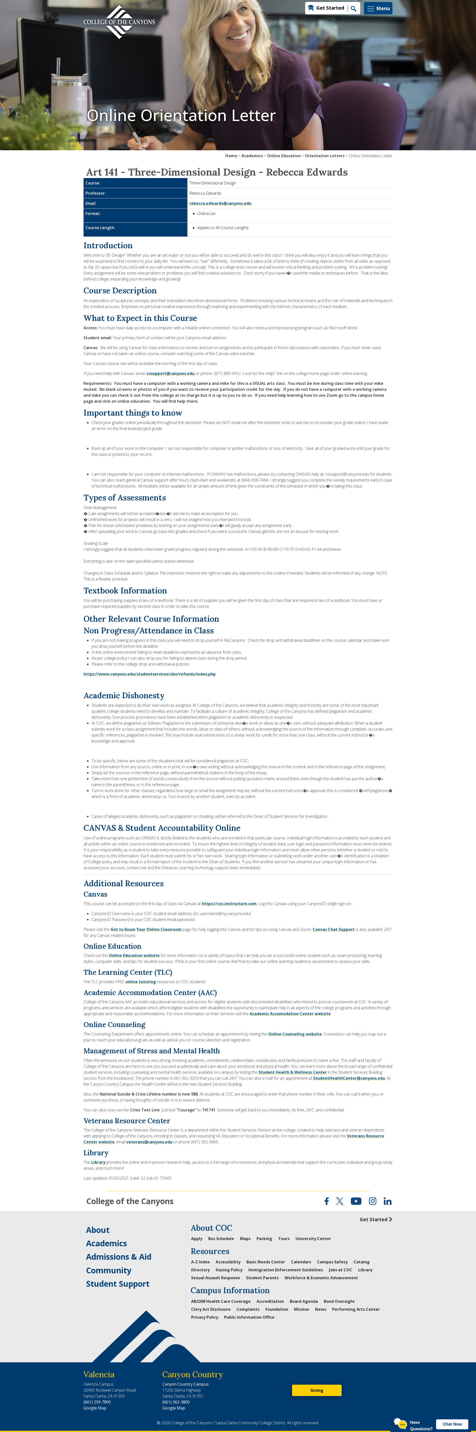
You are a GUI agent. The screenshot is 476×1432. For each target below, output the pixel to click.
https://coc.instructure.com (229, 903)
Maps (245, 1238)
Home (231, 155)
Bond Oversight (339, 1301)
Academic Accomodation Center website (290, 1013)
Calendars (301, 1262)
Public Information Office (249, 1317)
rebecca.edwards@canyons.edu (220, 203)
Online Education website (134, 955)
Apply (196, 1238)
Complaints (248, 1309)
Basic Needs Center (265, 1262)
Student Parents (262, 1277)
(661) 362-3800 (176, 1402)
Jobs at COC (340, 1270)
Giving (316, 1390)
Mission (301, 1309)
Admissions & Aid (118, 1256)
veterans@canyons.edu (149, 1142)
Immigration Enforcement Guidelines (285, 1270)
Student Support (117, 1283)
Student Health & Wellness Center (293, 1072)
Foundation (277, 1309)
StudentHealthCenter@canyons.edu (349, 1078)
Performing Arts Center (356, 1309)
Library (98, 1162)
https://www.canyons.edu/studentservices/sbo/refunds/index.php (150, 674)
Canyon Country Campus (185, 1384)
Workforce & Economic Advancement (321, 1277)
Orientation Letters (325, 155)
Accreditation (270, 1301)
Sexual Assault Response (215, 1277)
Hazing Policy (229, 1270)
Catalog (362, 1262)
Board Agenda (304, 1301)
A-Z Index (200, 1262)
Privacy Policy (204, 1317)
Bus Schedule (221, 1238)
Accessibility (228, 1262)
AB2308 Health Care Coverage (221, 1301)
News (320, 1309)
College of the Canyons (130, 1201)
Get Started (330, 7)
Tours (284, 1238)
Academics (252, 155)
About (98, 1229)
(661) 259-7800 (97, 1402)
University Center (313, 1238)
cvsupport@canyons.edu (171, 373)
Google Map (95, 1408)
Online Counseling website (295, 1034)
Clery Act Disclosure (211, 1309)
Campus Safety (332, 1262)
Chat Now (452, 1424)
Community (108, 1270)
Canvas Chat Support (334, 929)
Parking (264, 1238)
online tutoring (140, 981)
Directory (200, 1270)
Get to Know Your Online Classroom (146, 929)
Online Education (284, 155)
